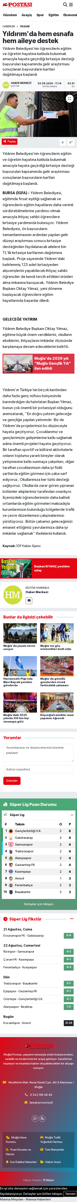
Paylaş (12, 141)
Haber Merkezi (37, 592)
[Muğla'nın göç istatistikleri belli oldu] (57, 633)
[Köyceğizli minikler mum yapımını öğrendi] (57, 702)
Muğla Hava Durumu (16, 1139)
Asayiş (27, 15)
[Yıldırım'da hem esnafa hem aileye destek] (38, 114)
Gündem (10, 15)
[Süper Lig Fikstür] (72, 919)
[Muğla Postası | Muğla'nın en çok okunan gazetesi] (17, 5)
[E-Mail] (29, 601)
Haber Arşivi (53, 1162)
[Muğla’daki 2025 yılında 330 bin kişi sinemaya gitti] (20, 702)
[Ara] (65, 5)
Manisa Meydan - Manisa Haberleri (25, 1199)
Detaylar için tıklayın (38, 904)
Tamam (70, 1194)
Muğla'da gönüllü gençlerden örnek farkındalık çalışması (54, 682)
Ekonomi (70, 15)
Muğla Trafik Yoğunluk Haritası (51, 1139)
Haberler (9, 26)
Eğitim (54, 15)
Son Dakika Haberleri (23, 1162)
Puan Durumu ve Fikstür (18, 1152)
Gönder (12, 781)
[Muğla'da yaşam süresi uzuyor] (20, 633)
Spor (40, 15)
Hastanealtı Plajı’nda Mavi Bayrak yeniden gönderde (18, 682)
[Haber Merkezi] (12, 595)
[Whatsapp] (35, 1118)
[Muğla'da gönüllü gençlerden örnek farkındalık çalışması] (57, 666)
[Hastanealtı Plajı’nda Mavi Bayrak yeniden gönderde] (20, 666)
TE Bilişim (48, 1180)
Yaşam (24, 26)
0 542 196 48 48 (41, 1094)
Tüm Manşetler (54, 1149)
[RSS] (42, 1118)
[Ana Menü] (71, 5)
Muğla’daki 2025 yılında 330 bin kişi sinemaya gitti (16, 718)
